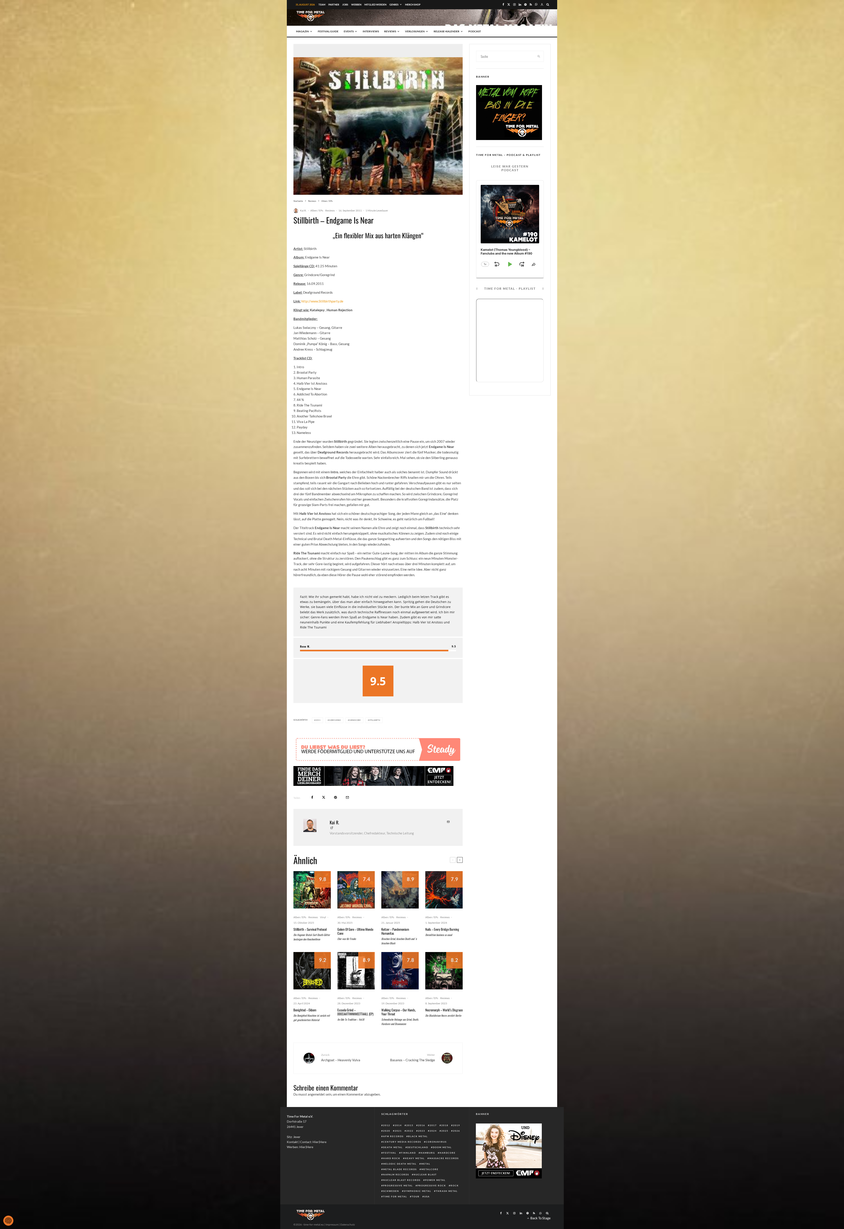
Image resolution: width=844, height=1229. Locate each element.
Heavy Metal (415, 1158)
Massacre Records (444, 1158)
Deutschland (417, 1147)
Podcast (474, 31)
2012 (386, 1125)
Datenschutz (347, 1224)
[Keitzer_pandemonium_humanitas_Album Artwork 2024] (400, 890)
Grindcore (355, 720)
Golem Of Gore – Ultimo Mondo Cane (355, 931)
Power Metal (435, 1180)
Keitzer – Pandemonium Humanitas (395, 931)
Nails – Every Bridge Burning (442, 929)
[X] (509, 4)
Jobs (345, 4)
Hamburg (427, 1152)
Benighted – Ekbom (304, 1010)
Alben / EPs (316, 210)
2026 (456, 1130)
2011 (318, 720)
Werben (356, 4)
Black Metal (418, 1136)
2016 (421, 1125)
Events (349, 31)
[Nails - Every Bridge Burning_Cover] (444, 890)
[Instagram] (514, 4)
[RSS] (530, 4)
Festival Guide (328, 31)
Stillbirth (374, 720)
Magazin (302, 31)
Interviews (371, 31)
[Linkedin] (520, 4)
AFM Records (393, 1136)
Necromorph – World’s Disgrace (444, 1010)
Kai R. (303, 210)
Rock (455, 1185)
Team (321, 4)
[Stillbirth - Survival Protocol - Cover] (312, 890)
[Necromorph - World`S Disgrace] (444, 970)
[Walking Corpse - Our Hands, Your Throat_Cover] (400, 970)
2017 (433, 1125)
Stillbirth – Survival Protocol (310, 929)
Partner (333, 4)
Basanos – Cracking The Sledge (412, 1057)
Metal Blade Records (400, 1169)
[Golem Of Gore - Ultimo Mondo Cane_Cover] (356, 890)
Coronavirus (436, 1141)
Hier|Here (319, 1142)
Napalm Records (396, 1174)
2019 (456, 1125)
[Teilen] (312, 797)
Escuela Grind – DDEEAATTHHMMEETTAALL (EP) (355, 1012)
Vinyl (323, 917)
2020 (386, 1130)
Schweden (391, 1191)
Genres (393, 4)
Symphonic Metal (417, 1191)
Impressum (332, 1224)
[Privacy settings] (8, 1221)
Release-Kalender (446, 31)
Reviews (390, 31)
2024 (433, 1130)
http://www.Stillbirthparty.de (322, 301)
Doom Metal (442, 1147)
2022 (409, 1130)
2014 (398, 1125)
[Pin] (335, 797)
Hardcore (448, 1152)
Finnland (408, 1152)
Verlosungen (415, 31)
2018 (444, 1125)
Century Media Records (402, 1141)
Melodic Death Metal (400, 1163)
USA (427, 1196)
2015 (409, 1125)
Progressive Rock (431, 1185)
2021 (398, 1130)
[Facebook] (503, 4)
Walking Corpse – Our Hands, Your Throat (398, 1012)
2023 (421, 1130)
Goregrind (335, 720)
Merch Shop (412, 4)
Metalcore (429, 1169)
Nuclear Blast (425, 1174)
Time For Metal (395, 1196)
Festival (389, 1152)
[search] (539, 56)
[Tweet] (323, 797)
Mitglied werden (375, 4)
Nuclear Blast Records (401, 1180)
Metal (425, 1163)
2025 (444, 1130)
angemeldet (316, 1094)
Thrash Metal (447, 1191)
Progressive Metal (398, 1185)
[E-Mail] (347, 797)
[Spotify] (525, 4)
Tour (416, 1196)
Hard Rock (391, 1158)
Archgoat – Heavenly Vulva (340, 1057)
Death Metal (393, 1147)
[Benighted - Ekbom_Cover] (312, 970)
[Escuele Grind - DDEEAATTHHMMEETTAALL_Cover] (356, 970)
